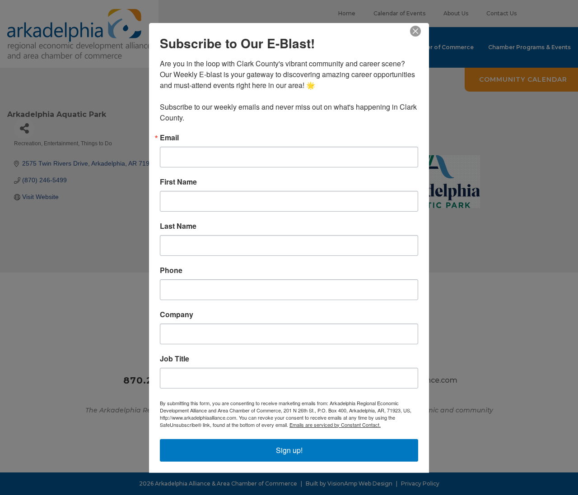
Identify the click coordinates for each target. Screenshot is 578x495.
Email (169, 137)
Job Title (174, 358)
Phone (171, 269)
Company (176, 314)
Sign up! (289, 449)
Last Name (178, 225)
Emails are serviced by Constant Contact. (335, 424)
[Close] (420, 30)
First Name (178, 181)
